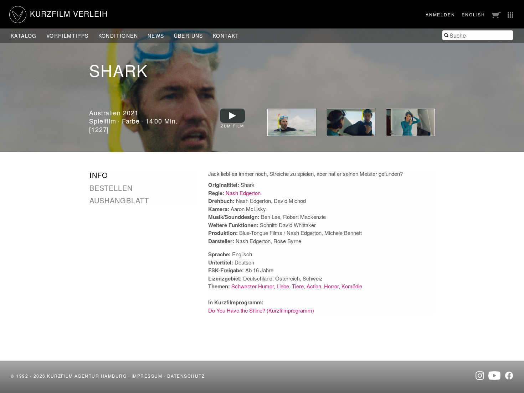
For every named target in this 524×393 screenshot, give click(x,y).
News (156, 35)
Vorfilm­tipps (67, 35)
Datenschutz (186, 376)
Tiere (298, 286)
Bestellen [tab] (111, 188)
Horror (331, 286)
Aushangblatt (119, 200)
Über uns (188, 35)
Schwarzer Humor (252, 286)
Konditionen (118, 35)
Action (314, 286)
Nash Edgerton (243, 193)
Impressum (147, 376)
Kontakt (226, 35)
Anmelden (440, 14)
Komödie (351, 286)
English (473, 14)
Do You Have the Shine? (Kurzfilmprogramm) (261, 310)
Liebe (283, 286)
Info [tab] (98, 175)
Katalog (24, 35)
